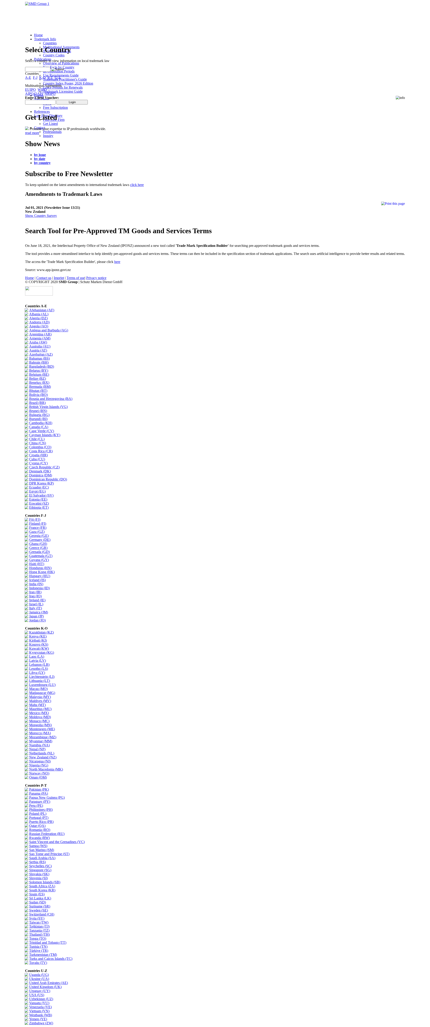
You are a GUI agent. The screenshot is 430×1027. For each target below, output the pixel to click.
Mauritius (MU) (40, 709)
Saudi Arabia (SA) (42, 858)
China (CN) (37, 443)
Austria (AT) (38, 350)
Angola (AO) (38, 326)
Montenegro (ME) (42, 729)
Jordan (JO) (37, 620)
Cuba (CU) (37, 459)
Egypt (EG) (37, 491)
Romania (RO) (39, 830)
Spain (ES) (37, 894)
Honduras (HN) (40, 568)
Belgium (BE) (39, 374)
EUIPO (30, 90)
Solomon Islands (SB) (44, 882)
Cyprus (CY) (38, 463)
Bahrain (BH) (39, 362)
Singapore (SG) (40, 870)
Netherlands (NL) (41, 753)
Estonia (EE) (38, 499)
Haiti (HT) (36, 564)
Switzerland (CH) (41, 914)
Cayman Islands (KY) (44, 435)
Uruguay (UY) (39, 991)
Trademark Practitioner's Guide (65, 79)
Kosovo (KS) (38, 644)
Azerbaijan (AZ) (41, 354)
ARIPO (50, 94)
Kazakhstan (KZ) (41, 632)
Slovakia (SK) (39, 874)
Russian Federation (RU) (46, 834)
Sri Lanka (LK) (40, 898)
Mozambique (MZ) (42, 737)
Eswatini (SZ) (39, 503)
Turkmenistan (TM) (43, 955)
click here (137, 185)
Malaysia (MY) (40, 697)
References (42, 111)
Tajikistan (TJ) (39, 926)
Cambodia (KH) (40, 423)
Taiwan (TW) (38, 922)
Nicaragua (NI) (40, 761)
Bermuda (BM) (40, 387)
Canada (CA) (38, 427)
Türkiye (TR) (38, 950)
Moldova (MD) (40, 717)
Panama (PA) (38, 793)
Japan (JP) (36, 616)
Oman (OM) (38, 777)
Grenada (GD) (39, 552)
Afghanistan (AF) (41, 310)
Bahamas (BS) (39, 358)
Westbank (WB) (40, 1015)
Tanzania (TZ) (39, 930)
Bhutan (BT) (38, 391)
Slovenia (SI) (38, 878)
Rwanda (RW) (39, 838)
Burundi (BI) (38, 419)
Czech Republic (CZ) (44, 467)
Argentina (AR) (40, 334)
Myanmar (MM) (40, 741)
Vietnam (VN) (39, 1011)
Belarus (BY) (38, 370)
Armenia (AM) (39, 338)
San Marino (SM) (41, 850)
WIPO (42, 90)
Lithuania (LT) (39, 681)
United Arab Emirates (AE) (48, 983)
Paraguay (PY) (39, 801)
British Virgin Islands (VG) (48, 407)
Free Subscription (55, 107)
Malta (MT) (37, 705)
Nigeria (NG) (38, 765)
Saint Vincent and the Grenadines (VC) (57, 842)
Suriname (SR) (39, 906)
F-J (35, 77)
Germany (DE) (39, 540)
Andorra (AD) (39, 322)
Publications (42, 59)
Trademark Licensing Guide (63, 91)
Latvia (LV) (37, 660)
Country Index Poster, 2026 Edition (68, 83)
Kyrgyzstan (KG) (41, 652)
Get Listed (50, 124)
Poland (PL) (37, 814)
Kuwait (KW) (39, 648)
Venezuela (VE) (40, 1007)
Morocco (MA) (40, 733)
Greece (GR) (38, 548)
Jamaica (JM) (38, 612)
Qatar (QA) (37, 826)
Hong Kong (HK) (42, 572)
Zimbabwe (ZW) (41, 1023)
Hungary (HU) (39, 576)
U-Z (58, 77)
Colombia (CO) (40, 447)
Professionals (52, 132)
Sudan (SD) (37, 902)
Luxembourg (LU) (42, 685)
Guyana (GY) (39, 560)
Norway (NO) (39, 773)
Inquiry (48, 136)
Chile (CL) (37, 439)
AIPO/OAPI (34, 94)
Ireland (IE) (37, 600)
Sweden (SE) (38, 910)
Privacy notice (96, 278)
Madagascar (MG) (42, 693)
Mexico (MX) (39, 713)
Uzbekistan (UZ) (41, 999)
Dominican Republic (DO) (48, 479)
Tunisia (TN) (38, 946)
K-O (42, 77)
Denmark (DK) (40, 471)
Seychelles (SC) (40, 866)
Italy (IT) (35, 608)
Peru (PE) (36, 805)
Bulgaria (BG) (39, 415)
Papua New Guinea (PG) (47, 797)
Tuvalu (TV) (38, 963)
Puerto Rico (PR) (41, 822)
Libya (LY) (37, 673)
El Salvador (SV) (41, 495)
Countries (50, 43)
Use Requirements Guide (61, 75)
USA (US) (36, 995)
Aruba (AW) (38, 342)
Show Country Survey (41, 216)
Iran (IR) (35, 592)
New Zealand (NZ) (42, 757)
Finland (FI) (37, 523)
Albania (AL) (38, 314)
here (117, 262)
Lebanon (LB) (39, 664)
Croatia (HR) (38, 455)
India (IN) (36, 584)
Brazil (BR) (37, 403)
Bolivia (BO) (38, 395)
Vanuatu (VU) (39, 1003)
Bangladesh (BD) (41, 366)
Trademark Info (45, 39)
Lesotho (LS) (38, 668)
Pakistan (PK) (39, 789)
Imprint (59, 278)
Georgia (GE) (39, 536)
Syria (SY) (36, 918)
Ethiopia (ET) (39, 507)
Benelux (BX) (39, 382)
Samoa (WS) (38, 846)
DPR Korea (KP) (41, 483)
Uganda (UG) (39, 975)
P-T (50, 77)
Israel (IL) (36, 604)
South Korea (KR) (42, 890)
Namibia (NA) (39, 745)
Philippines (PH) (41, 809)
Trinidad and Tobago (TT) (47, 942)
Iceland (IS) (37, 580)
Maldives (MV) (40, 701)
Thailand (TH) (39, 934)
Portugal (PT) (38, 818)
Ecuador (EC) (39, 487)
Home (38, 35)
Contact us (43, 278)
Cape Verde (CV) (41, 431)
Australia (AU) (39, 346)
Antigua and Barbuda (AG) (48, 330)
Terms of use (76, 278)
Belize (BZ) (37, 378)
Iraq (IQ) (35, 596)
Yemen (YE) (38, 1019)
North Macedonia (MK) (46, 769)
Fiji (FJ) (34, 519)
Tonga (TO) (37, 938)
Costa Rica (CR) (41, 451)
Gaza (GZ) (37, 532)
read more (32, 133)
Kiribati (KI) (38, 640)
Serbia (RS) (37, 862)
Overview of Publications (61, 63)
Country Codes (53, 55)
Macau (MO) (38, 689)
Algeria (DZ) (38, 318)
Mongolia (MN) (40, 725)
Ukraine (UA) (39, 979)
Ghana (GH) (38, 544)
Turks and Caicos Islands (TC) (50, 959)
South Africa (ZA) (42, 886)
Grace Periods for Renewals (63, 87)
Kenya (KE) (38, 636)
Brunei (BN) (38, 411)
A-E (28, 77)
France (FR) (37, 528)
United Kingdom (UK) (45, 987)
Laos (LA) (36, 656)
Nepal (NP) (37, 749)
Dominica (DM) (40, 475)
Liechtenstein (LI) (41, 677)
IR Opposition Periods (59, 71)
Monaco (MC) (39, 721)
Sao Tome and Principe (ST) (49, 854)
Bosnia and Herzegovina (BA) (50, 399)
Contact (39, 128)
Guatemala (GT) (40, 556)
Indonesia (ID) (39, 588)
